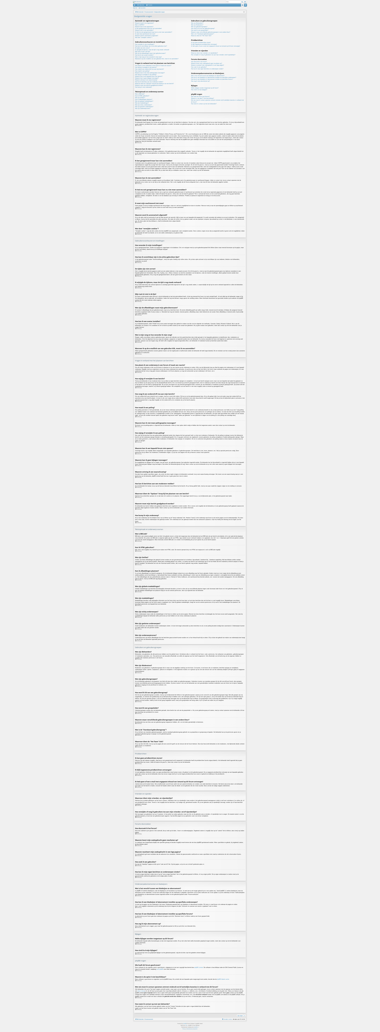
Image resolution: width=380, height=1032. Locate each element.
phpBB (184, 1023)
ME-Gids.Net (140, 5)
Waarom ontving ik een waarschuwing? (146, 80)
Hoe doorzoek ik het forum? (199, 61)
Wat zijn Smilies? (140, 97)
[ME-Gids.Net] (137, 2)
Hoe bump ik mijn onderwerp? (143, 87)
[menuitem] (242, 5)
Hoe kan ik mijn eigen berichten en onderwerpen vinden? (207, 69)
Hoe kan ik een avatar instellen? (144, 55)
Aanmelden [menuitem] (246, 5)
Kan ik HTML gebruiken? (142, 96)
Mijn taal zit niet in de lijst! (142, 51)
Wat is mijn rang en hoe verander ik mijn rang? (148, 57)
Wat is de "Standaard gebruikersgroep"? (202, 34)
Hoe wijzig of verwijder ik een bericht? (146, 67)
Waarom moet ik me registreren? (144, 23)
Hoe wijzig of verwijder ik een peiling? (145, 74)
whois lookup (141, 991)
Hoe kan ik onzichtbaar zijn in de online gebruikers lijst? (151, 46)
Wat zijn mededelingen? (142, 103)
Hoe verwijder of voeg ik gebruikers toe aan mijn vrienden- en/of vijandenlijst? (213, 55)
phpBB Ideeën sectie (223, 979)
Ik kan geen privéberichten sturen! (201, 42)
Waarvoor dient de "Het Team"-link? (201, 35)
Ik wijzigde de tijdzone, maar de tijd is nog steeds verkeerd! (152, 49)
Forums (150, 5)
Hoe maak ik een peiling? (142, 71)
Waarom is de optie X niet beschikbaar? (202, 98)
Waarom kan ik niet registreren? (144, 26)
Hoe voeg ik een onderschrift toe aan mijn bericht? (149, 69)
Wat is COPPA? (139, 25)
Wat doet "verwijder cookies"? (143, 37)
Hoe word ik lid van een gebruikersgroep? (203, 28)
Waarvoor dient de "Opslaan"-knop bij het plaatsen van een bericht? (154, 83)
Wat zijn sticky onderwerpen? (143, 105)
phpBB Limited (198, 967)
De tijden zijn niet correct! (142, 48)
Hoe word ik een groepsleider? (199, 30)
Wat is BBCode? (140, 94)
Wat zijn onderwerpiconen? (142, 108)
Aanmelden (142, 8)
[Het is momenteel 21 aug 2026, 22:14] (244, 12)
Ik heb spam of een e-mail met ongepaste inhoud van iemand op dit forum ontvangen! (215, 46)
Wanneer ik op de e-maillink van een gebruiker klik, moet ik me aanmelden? (156, 58)
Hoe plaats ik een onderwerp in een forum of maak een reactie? (153, 65)
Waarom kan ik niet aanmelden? (144, 30)
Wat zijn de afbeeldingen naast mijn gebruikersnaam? (150, 53)
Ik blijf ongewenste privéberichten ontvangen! (204, 44)
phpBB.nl (196, 1027)
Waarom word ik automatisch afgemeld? (146, 35)
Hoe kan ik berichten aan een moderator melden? (149, 82)
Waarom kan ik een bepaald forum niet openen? (148, 76)
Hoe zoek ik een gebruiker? (199, 67)
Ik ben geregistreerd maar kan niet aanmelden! (148, 28)
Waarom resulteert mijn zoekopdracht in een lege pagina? (207, 65)
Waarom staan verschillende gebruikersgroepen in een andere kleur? (210, 32)
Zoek (136, 8)
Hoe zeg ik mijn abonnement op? (200, 81)
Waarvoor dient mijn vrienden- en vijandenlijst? (204, 53)
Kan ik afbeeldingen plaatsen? (143, 99)
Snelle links (135, 5)
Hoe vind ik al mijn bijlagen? (199, 89)
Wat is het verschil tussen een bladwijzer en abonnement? (207, 75)
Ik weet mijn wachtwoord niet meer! (145, 34)
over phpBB (159, 969)
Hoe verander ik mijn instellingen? (144, 44)
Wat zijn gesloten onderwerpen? (144, 106)
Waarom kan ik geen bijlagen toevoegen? (147, 78)
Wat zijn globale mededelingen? (144, 101)
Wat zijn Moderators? (197, 25)
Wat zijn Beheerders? (197, 23)
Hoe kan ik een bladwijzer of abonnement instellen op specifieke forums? (212, 79)
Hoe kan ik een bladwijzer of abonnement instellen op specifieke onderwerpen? (213, 77)
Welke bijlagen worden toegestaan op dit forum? (204, 88)
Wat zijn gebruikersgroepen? (199, 26)
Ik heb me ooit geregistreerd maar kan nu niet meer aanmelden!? (153, 32)
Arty (186, 1025)
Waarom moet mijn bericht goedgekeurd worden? (149, 85)
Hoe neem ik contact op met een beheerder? (204, 104)
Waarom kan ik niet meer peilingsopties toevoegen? (150, 73)
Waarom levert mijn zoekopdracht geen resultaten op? (206, 63)
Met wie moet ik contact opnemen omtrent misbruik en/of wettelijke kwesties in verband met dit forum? (217, 101)
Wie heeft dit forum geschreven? (200, 96)
